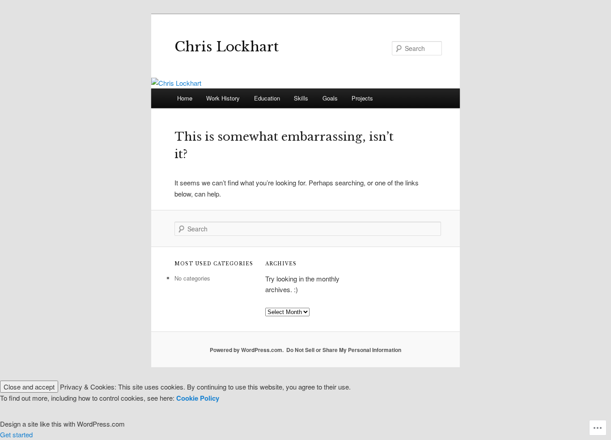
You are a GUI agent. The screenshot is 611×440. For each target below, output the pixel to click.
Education (267, 98)
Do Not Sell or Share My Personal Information (343, 350)
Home (184, 98)
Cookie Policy (197, 398)
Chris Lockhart (226, 46)
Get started (16, 434)
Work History (223, 98)
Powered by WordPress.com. (247, 350)
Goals (330, 98)
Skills (301, 98)
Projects (362, 98)
